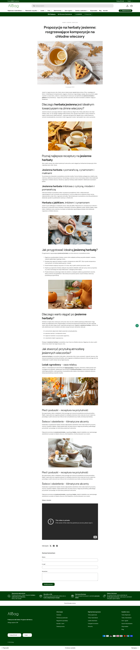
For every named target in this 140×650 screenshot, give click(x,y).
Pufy (49, 10)
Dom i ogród (68, 10)
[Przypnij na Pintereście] (57, 545)
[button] (137, 325)
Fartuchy (90, 626)
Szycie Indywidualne (127, 623)
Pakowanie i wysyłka (31, 10)
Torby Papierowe (126, 615)
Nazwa (43, 557)
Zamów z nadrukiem (81, 10)
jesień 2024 (75, 22)
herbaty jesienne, (67, 22)
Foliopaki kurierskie (93, 623)
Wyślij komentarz (48, 584)
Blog (100, 10)
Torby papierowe (92, 615)
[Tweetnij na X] (50, 545)
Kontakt (105, 10)
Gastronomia (57, 10)
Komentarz (44, 571)
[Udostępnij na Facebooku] (53, 545)
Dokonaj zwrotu (61, 626)
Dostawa (59, 615)
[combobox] (73, 5)
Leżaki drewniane (92, 620)
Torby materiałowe (93, 617)
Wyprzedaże (93, 10)
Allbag (12, 642)
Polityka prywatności (62, 617)
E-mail (43, 564)
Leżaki (42, 10)
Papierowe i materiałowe (15, 10)
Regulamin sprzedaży (62, 620)
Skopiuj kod (88, 14)
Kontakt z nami (60, 623)
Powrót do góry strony (70, 603)
